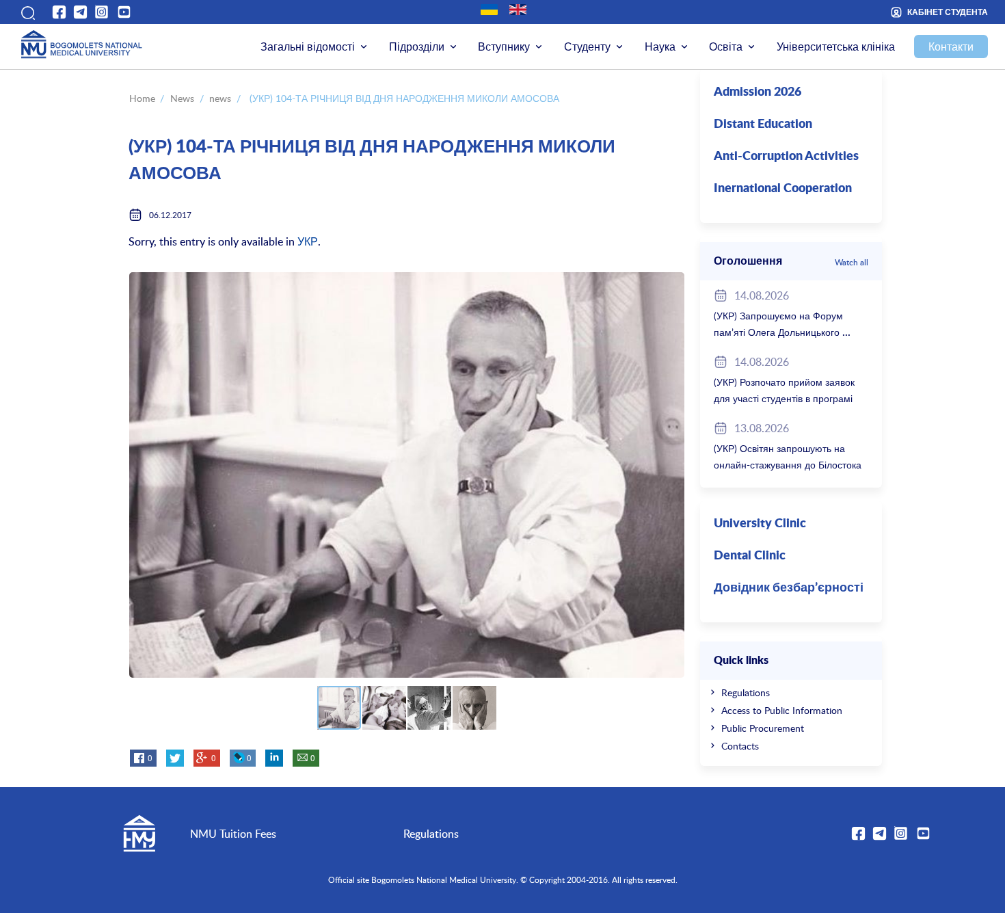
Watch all (851, 261)
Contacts (740, 745)
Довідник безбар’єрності (788, 588)
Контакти (951, 46)
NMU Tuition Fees (233, 833)
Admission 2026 (757, 92)
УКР (307, 241)
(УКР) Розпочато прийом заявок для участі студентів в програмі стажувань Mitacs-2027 (784, 398)
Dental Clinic (750, 556)
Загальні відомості (307, 46)
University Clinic (760, 524)
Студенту (587, 46)
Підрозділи (416, 46)
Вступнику (504, 46)
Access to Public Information (781, 710)
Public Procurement (762, 728)
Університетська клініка (836, 46)
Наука (660, 46)
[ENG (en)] (518, 9)
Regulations (745, 692)
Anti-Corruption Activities (786, 156)
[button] (26, 12)
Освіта (725, 46)
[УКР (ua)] (489, 9)
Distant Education (763, 124)
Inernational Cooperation (783, 189)
